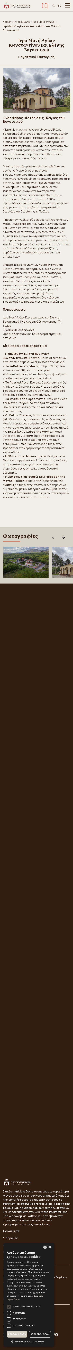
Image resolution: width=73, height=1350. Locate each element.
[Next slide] (63, 537)
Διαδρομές (10, 1238)
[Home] (17, 6)
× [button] (49, 1247)
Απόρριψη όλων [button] (40, 1334)
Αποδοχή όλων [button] (17, 1334)
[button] (29, 1341)
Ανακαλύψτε (22, 22)
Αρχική (7, 22)
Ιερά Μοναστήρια (43, 22)
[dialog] (28, 1295)
